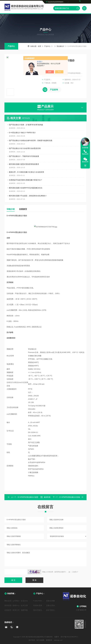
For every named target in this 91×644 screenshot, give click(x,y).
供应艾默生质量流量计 (52, 610)
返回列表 (47, 497)
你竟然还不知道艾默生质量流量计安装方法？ (25, 180)
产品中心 (11, 46)
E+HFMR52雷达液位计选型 (28, 497)
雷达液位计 (60, 46)
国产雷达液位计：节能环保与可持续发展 (24, 156)
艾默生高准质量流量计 (52, 605)
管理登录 (49, 640)
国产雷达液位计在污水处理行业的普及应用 (25, 148)
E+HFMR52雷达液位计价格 (69, 497)
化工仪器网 (40, 640)
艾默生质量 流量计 (52, 601)
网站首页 (8, 601)
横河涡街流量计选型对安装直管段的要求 (24, 164)
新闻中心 (16, 605)
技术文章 (24, 605)
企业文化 (24, 601)
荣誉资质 (8, 605)
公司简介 (16, 601)
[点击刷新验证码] (34, 572)
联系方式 (16, 610)
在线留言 (23, 209)
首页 (39, 46)
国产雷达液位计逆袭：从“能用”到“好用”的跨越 (26, 125)
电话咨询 (85, 154)
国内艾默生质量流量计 (39, 610)
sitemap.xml (58, 640)
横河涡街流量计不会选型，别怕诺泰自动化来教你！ (28, 196)
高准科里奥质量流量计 (39, 605)
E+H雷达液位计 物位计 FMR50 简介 (22, 133)
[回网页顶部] (85, 166)
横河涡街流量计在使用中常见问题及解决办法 (25, 188)
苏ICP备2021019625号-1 (69, 637)
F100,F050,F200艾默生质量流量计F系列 (39, 601)
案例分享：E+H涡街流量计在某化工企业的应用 (26, 172)
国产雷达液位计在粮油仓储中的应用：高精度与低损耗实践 (30, 140)
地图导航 (24, 610)
